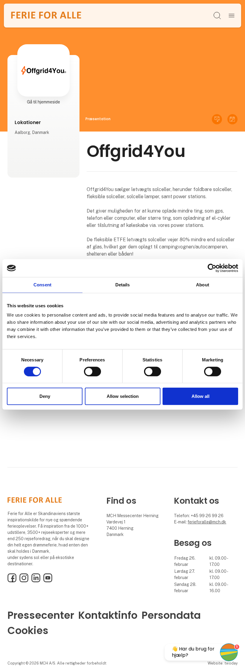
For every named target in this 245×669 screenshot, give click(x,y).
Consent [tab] (42, 284)
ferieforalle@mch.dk (207, 522)
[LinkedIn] (35, 580)
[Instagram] (23, 580)
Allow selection (123, 396)
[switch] (92, 371)
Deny (44, 396)
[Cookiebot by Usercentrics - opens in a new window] (212, 268)
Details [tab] (122, 284)
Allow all (200, 396)
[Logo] (46, 16)
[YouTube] (47, 580)
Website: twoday (223, 663)
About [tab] (202, 284)
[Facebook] (11, 580)
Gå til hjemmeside (43, 102)
